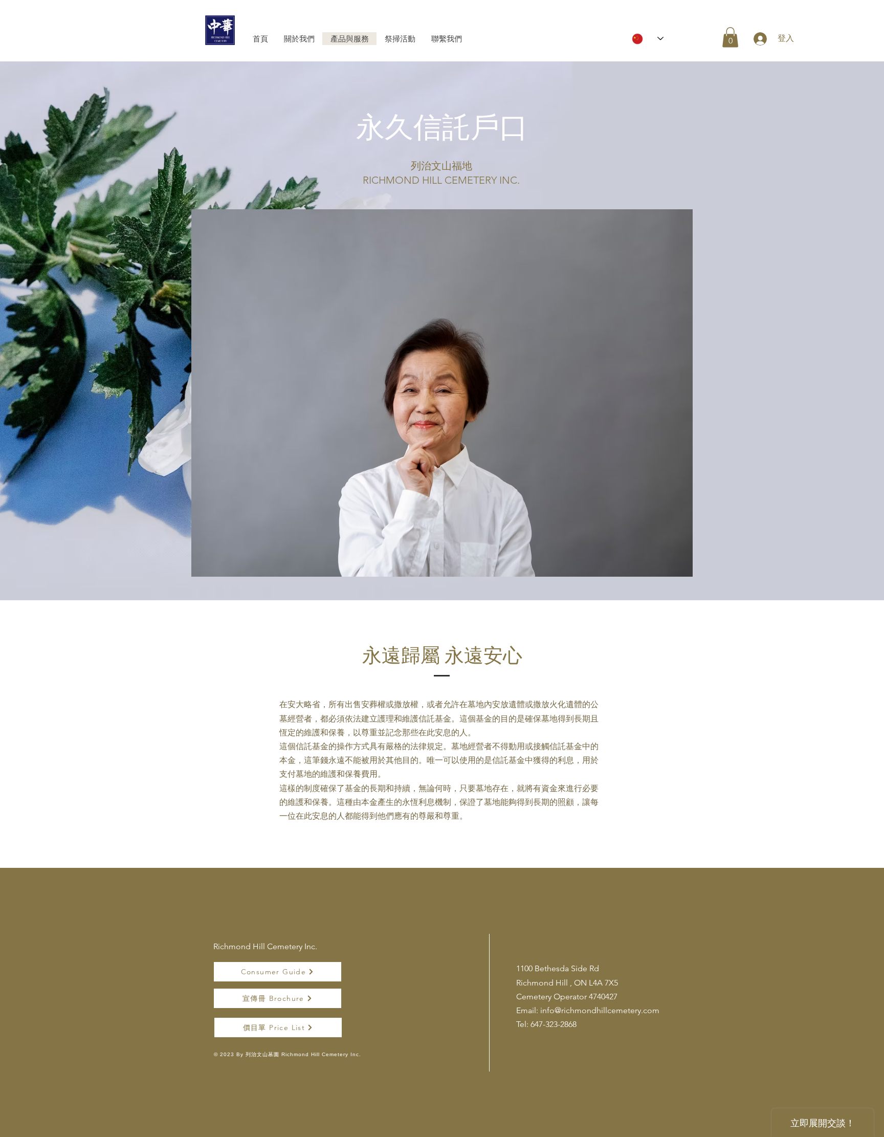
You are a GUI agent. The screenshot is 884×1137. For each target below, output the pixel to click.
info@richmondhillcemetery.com (599, 1010)
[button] (730, 37)
